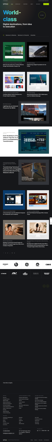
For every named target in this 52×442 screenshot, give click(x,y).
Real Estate (37, 422)
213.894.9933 (5, 0)
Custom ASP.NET (22, 402)
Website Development (7, 402)
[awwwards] (51, 220)
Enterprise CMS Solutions (23, 397)
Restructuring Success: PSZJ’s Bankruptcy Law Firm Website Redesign (37, 95)
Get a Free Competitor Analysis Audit (43, 0)
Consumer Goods (6, 423)
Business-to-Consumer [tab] (23, 35)
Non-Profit (37, 417)
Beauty (4, 420)
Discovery (4, 397)
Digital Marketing (6, 411)
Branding (4, 409)
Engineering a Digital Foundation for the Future (36, 65)
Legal (20, 422)
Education (20, 417)
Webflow (20, 403)
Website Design (5, 400)
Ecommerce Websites (6, 405)
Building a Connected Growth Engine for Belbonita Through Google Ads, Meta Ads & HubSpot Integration (13, 244)
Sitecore (20, 400)
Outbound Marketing (6, 412)
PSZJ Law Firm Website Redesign (40, 401)
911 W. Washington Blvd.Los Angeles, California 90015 (25, 432)
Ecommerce (5, 424)
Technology (37, 423)
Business (4, 421)
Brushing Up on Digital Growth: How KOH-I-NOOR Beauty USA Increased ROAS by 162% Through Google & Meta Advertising (37, 245)
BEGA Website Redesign (39, 400)
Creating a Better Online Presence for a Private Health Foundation (12, 95)
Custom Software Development (8, 406)
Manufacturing (21, 423)
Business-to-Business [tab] (11, 35)
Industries (33, 35)
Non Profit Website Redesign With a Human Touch (37, 213)
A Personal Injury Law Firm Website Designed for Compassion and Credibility (14, 213)
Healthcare (21, 420)
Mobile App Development (7, 403)
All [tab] (3, 35)
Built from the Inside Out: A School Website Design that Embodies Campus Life (13, 65)
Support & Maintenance (7, 408)
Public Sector (37, 420)
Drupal (20, 408)
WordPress (21, 406)
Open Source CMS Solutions (24, 405)
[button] (46, 4)
